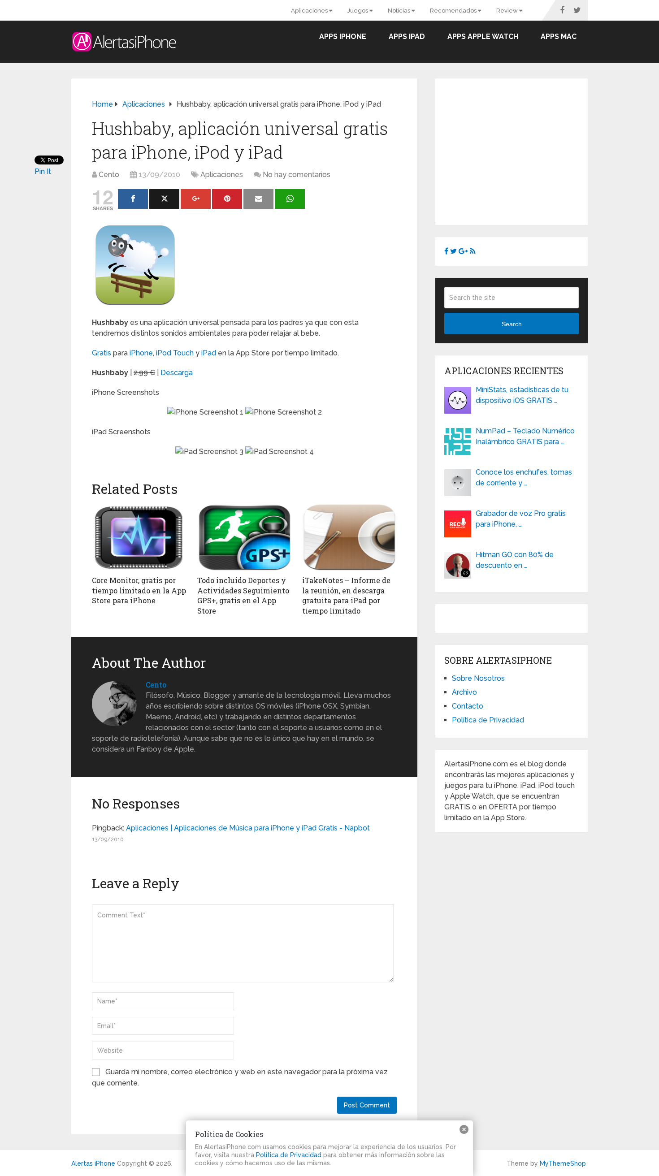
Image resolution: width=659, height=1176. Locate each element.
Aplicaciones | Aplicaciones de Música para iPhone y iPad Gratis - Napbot (248, 828)
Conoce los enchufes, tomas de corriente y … (524, 477)
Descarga (176, 372)
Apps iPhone (342, 36)
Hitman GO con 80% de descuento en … (515, 560)
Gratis (101, 353)
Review (507, 10)
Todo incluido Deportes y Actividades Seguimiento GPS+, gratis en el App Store (243, 595)
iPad (208, 353)
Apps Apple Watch (482, 36)
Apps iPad (407, 36)
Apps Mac (559, 36)
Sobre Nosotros (478, 678)
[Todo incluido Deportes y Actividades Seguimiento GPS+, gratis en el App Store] (244, 537)
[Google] (196, 199)
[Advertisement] (519, 150)
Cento (109, 174)
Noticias (400, 10)
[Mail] (258, 199)
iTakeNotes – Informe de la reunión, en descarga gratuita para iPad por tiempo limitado (346, 595)
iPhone (141, 353)
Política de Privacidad (488, 720)
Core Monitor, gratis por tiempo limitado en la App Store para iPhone (139, 590)
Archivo (464, 692)
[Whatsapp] (290, 199)
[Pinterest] (227, 199)
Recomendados (454, 10)
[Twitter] (164, 199)
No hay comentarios (296, 174)
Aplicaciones (310, 10)
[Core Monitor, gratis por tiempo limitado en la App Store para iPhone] (139, 537)
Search (512, 324)
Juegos (358, 10)
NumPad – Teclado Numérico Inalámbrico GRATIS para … (525, 436)
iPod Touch (175, 353)
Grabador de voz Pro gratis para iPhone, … (521, 518)
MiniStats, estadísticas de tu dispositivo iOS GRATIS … (522, 395)
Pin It (43, 171)
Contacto (467, 706)
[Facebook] (133, 199)
